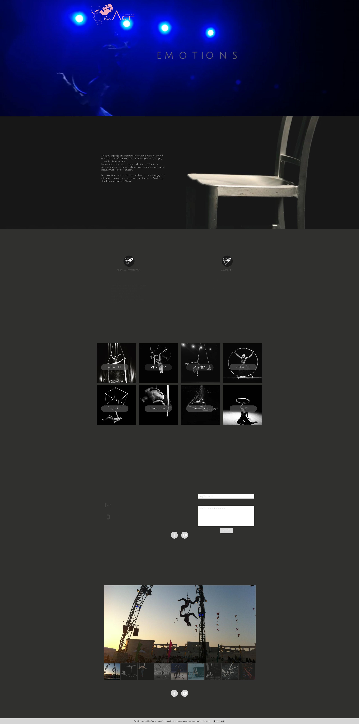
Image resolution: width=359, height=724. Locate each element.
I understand (219, 721)
